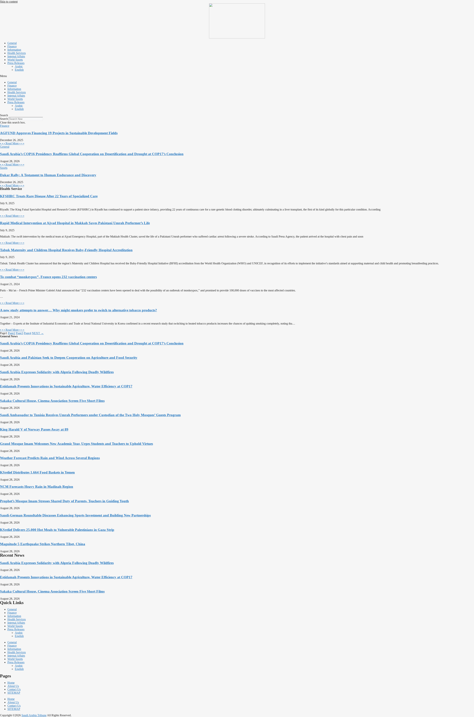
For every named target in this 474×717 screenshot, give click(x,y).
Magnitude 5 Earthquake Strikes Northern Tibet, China (42, 544)
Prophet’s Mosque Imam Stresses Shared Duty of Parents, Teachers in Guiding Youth (64, 501)
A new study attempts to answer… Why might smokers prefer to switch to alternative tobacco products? (78, 310)
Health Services (16, 53)
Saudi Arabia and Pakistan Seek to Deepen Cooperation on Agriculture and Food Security (68, 358)
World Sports (15, 59)
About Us (13, 686)
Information (14, 49)
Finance (12, 46)
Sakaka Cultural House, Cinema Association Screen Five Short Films (52, 401)
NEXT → (38, 333)
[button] (237, 76)
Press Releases (15, 63)
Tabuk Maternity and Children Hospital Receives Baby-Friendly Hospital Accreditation (66, 250)
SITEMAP (13, 692)
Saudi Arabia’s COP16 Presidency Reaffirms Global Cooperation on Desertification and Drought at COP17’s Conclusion (91, 154)
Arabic (19, 66)
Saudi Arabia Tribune (33, 715)
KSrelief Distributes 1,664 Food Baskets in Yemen (37, 472)
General (12, 43)
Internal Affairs (16, 56)
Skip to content (9, 1)
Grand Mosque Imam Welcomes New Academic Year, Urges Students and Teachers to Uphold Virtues (76, 444)
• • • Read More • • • (12, 143)
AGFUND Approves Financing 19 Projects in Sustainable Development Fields (59, 133)
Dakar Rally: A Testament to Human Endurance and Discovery (48, 175)
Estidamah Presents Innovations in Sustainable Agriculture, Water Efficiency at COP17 (66, 386)
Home (11, 682)
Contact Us (14, 689)
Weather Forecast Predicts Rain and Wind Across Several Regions (50, 458)
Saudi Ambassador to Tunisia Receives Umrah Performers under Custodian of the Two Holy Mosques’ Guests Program (90, 415)
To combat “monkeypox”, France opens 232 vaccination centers (48, 277)
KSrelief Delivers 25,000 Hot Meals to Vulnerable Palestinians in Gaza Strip (57, 530)
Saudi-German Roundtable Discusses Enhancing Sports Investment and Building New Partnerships (75, 515)
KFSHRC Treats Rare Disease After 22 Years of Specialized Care (49, 196)
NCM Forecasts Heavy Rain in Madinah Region (36, 487)
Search (4, 118)
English (19, 69)
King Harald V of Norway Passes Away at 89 (34, 429)
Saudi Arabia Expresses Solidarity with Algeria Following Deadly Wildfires (57, 372)
